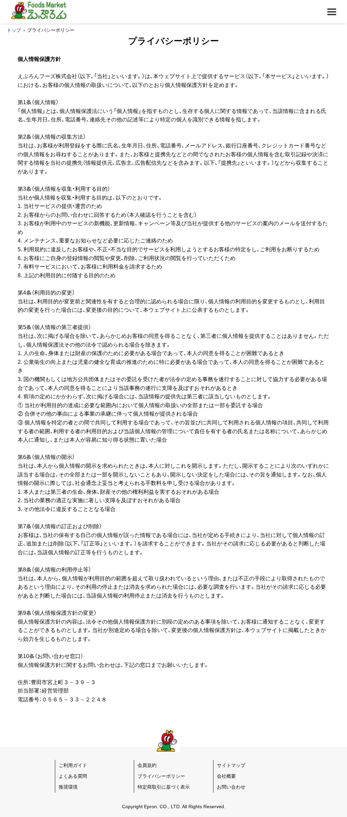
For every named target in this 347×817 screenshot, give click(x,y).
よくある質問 (73, 776)
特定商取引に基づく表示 (164, 787)
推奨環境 (68, 787)
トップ (14, 30)
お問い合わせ (231, 787)
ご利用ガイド (73, 765)
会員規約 (147, 765)
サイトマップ (231, 765)
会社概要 (226, 776)
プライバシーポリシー (161, 776)
